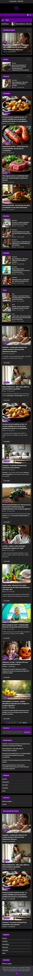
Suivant (25, 722)
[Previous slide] (28, 59)
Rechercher (6, 728)
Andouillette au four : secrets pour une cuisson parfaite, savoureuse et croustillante (15, 148)
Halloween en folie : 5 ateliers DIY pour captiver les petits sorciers (6, 280)
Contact (4, 804)
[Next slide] (30, 59)
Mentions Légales (7, 801)
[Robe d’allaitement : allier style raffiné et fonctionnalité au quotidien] (16, 375)
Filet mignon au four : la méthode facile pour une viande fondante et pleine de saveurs (15, 178)
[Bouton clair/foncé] (26, 15)
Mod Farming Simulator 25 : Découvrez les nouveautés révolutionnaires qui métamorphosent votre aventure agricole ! (16, 507)
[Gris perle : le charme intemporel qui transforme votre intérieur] (16, 453)
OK (17, 973)
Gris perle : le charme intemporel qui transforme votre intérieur (6, 223)
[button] (2, 15)
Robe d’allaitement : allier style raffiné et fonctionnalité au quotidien (14, 47)
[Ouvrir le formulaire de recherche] (30, 14)
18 (20, 722)
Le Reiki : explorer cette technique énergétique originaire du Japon (6, 307)
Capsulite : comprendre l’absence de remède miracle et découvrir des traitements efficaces (6, 297)
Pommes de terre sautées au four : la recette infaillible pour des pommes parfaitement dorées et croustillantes (14, 119)
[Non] (31, 971)
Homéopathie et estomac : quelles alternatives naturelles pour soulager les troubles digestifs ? (15, 703)
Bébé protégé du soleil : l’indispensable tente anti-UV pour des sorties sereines (6, 270)
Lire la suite (7, 363)
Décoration (14, 220)
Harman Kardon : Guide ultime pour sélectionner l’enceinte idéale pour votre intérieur (6, 243)
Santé (13, 294)
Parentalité (6, 42)
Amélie (6, 51)
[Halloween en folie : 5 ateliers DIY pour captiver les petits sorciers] (16, 650)
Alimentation (7, 113)
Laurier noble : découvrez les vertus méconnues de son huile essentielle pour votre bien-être (6, 317)
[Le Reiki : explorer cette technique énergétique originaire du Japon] (16, 534)
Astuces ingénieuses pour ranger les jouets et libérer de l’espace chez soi (6, 233)
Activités (14, 63)
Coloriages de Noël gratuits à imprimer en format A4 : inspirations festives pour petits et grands (6, 66)
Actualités (5, 941)
